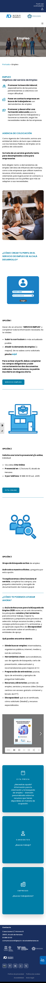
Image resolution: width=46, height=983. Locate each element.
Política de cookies (33, 974)
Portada (6, 64)
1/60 (8, 750)
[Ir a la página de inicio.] (23, 18)
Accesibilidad (19, 978)
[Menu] (41, 23)
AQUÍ (14, 354)
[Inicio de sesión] (42, 8)
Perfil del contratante (39, 5)
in (15, 966)
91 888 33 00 (7, 937)
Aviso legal (30, 978)
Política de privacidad (16, 974)
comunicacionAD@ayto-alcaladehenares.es (20, 940)
